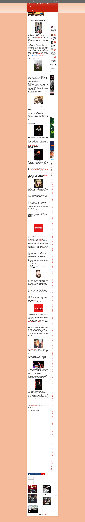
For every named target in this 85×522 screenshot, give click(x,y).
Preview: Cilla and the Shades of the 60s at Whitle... (52, 294)
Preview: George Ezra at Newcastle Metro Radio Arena (52, 325)
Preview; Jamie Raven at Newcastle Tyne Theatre (52, 414)
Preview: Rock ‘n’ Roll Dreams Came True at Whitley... (52, 248)
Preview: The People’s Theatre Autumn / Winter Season (52, 225)
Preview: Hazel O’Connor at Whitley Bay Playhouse (52, 431)
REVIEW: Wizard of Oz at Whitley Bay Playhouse (52, 438)
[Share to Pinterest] (41, 405)
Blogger (45, 514)
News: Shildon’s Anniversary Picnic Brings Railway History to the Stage (53, 49)
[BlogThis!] (39, 405)
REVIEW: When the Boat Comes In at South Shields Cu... (52, 286)
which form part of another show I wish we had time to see (39, 169)
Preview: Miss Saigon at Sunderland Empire (52, 240)
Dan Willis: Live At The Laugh (32, 145)
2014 (51, 469)
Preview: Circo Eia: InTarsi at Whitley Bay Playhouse (52, 343)
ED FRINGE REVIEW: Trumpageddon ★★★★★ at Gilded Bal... (52, 388)
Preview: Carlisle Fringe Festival (52, 272)
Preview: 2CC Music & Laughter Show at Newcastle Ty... (52, 256)
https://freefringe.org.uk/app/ (38, 36)
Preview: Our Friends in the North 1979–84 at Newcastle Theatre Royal (54, 35)
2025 (51, 164)
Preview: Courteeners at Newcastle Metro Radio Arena (52, 192)
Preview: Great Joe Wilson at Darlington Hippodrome (52, 265)
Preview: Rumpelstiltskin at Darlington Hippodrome (52, 310)
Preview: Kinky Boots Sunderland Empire (52, 407)
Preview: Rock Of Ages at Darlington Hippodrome (52, 302)
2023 (51, 167)
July (52, 452)
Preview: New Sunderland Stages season (52, 351)
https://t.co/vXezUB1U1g (39, 37)
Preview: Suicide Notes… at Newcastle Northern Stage (52, 216)
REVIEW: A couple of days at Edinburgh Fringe (52, 378)
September (52, 184)
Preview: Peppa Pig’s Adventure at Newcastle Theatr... (52, 370)
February (52, 461)
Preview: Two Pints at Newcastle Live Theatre (52, 278)
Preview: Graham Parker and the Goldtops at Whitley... (52, 334)
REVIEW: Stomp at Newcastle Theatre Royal (52, 317)
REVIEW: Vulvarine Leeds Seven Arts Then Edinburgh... (52, 447)
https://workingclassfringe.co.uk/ (41, 53)
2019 (51, 173)
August (52, 186)
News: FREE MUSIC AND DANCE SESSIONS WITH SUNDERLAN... (52, 359)
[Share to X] (40, 405)
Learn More (55, 1)
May (52, 455)
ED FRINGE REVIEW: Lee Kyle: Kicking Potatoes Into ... (52, 399)
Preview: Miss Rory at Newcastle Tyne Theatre (52, 200)
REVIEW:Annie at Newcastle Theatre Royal (55, 42)
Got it (58, 1)
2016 (51, 466)
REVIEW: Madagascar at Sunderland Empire (52, 233)
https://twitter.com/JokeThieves (32, 257)
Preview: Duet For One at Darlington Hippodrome (52, 422)
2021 (51, 170)
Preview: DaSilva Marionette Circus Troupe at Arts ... (52, 208)
